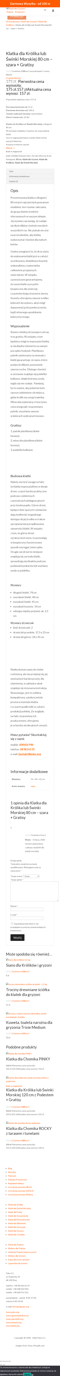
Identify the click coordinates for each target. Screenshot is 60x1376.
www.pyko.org (12, 1312)
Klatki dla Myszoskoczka (19, 1219)
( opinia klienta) (13, 78)
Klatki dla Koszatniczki (18, 1216)
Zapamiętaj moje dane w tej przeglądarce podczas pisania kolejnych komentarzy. (28, 927)
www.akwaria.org (14, 1322)
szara (33, 786)
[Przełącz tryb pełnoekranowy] (4, 1361)
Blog (10, 1168)
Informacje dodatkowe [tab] (19, 176)
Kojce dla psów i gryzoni (19, 1259)
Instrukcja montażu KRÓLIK (21, 1191)
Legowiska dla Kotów (17, 1263)
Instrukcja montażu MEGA (20, 1187)
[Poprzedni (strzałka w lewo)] (1, 1364)
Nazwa (14, 906)
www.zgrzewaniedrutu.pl (17, 1315)
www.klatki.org (13, 1326)
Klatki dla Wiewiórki (17, 1223)
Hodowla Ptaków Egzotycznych (22, 1252)
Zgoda (27, 1374)
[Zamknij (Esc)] (9, 1361)
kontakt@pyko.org (20, 1306)
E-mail (13, 915)
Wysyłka (12, 1172)
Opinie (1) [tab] (13, 181)
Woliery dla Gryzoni (16, 1256)
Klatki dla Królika (15, 1204)
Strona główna (12, 21)
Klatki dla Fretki (15, 1212)
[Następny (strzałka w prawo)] (4, 1364)
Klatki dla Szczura (16, 1231)
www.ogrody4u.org (14, 1319)
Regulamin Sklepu (16, 1183)
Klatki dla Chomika (16, 1234)
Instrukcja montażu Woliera (20, 1194)
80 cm (19, 159)
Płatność (12, 1176)
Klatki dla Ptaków (16, 1244)
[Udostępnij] (7, 1361)
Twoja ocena (16, 876)
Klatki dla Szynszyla (16, 1227)
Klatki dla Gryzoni (29, 21)
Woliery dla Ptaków (16, 1248)
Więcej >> (10, 148)
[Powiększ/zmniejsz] (1, 1361)
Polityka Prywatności (17, 1179)
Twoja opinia (16, 879)
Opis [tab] (11, 171)
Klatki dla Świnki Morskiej (26, 162)
